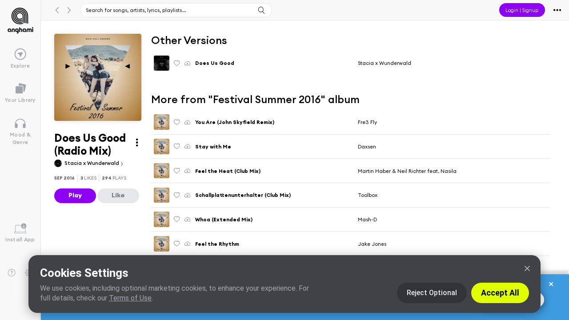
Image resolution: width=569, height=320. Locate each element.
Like (118, 195)
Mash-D (367, 219)
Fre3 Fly (367, 122)
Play (75, 195)
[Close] (527, 268)
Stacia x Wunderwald (92, 163)
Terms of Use (130, 298)
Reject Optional (432, 292)
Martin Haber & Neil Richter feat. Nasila (407, 171)
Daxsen (367, 146)
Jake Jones (372, 243)
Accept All (500, 292)
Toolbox (367, 195)
